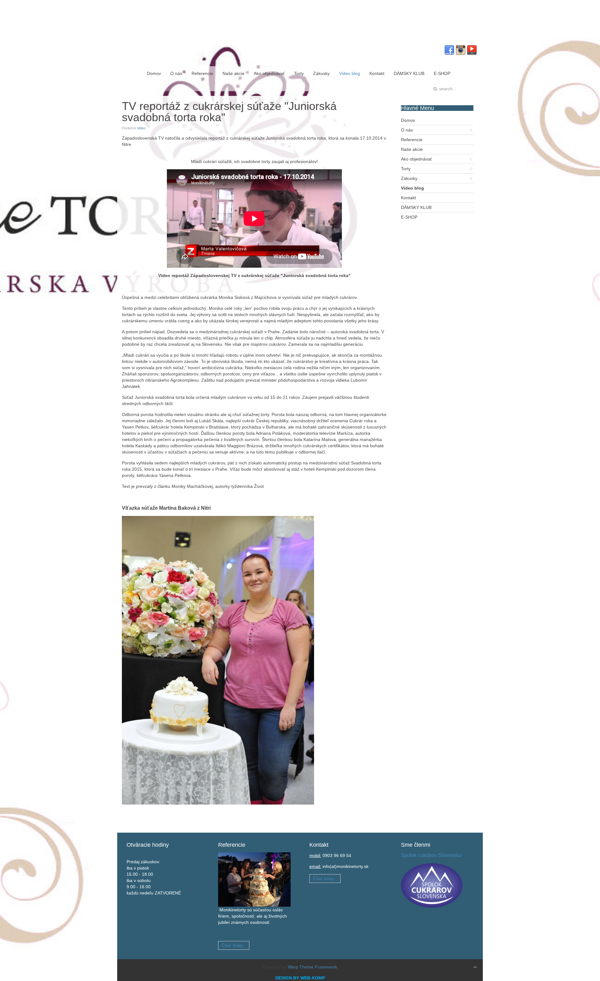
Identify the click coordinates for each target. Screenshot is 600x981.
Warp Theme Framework (312, 966)
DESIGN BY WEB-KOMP (300, 977)
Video (141, 128)
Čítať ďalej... (234, 945)
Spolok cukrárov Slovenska (431, 855)
